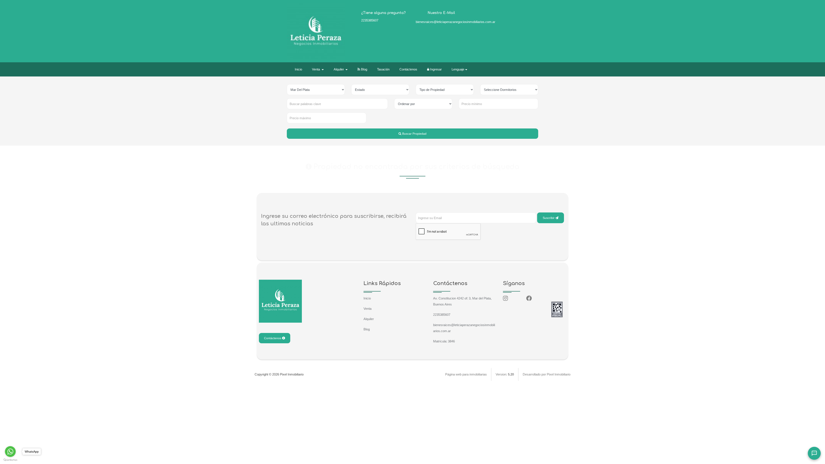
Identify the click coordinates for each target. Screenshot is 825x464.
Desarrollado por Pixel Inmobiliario (546, 374)
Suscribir (549, 218)
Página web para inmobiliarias (466, 374)
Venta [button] (316, 69)
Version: (505, 374)
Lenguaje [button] (458, 69)
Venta (367, 308)
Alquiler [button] (339, 69)
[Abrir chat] (814, 453)
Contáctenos (408, 69)
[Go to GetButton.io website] (10, 459)
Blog (363, 69)
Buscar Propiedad (413, 133)
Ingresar (435, 69)
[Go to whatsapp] (10, 451)
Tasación (383, 69)
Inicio (298, 69)
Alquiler (369, 319)
